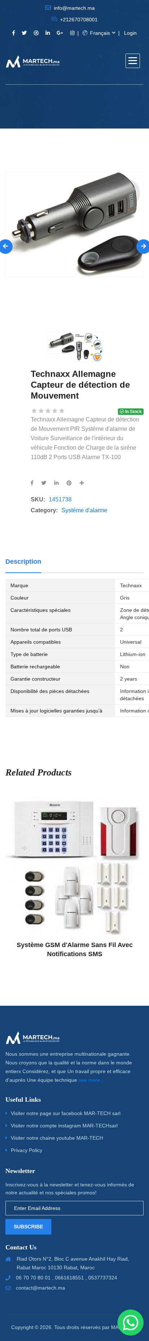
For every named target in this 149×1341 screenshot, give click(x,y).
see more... (91, 1080)
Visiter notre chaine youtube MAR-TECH (57, 1138)
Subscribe (28, 1226)
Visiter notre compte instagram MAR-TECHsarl (64, 1125)
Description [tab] (23, 561)
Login (130, 33)
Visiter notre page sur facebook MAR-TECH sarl (65, 1113)
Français (99, 33)
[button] (132, 61)
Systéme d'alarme (84, 510)
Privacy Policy (26, 1150)
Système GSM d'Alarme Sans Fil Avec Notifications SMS (75, 949)
